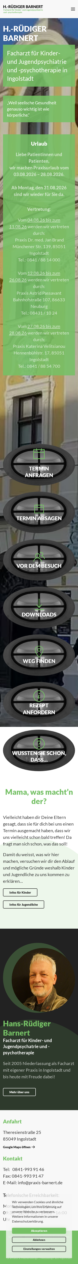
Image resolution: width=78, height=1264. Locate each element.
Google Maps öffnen (17, 1147)
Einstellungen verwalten (39, 1249)
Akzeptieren (39, 1230)
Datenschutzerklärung (27, 1221)
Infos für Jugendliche (23, 904)
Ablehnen (39, 1239)
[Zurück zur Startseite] (23, 9)
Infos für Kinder (20, 892)
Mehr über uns (19, 1092)
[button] (73, 9)
